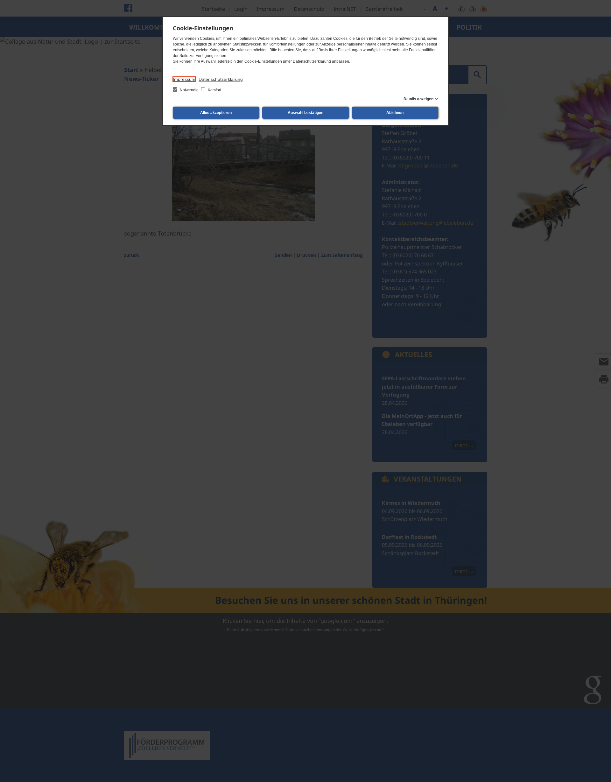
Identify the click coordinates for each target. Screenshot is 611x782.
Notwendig (189, 90)
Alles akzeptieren (216, 112)
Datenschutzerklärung (221, 79)
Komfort (214, 90)
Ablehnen (395, 112)
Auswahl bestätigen (305, 112)
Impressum (184, 79)
